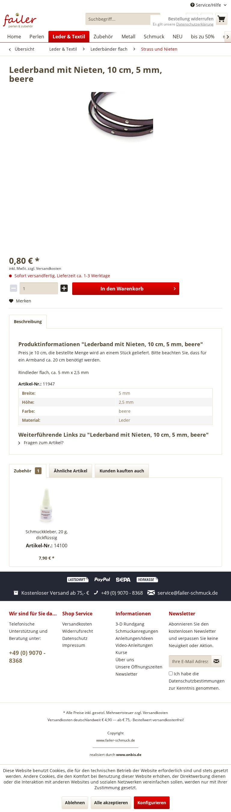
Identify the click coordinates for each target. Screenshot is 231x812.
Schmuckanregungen (137, 631)
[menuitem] (123, 19)
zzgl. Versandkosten (44, 268)
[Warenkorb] (221, 19)
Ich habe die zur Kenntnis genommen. (197, 681)
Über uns (125, 659)
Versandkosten (77, 624)
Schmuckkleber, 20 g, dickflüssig (47, 534)
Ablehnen (75, 802)
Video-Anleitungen (134, 645)
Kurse (121, 652)
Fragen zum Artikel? (43, 442)
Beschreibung (28, 321)
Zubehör (26, 471)
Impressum (73, 645)
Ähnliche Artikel (70, 471)
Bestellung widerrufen (191, 19)
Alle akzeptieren (111, 802)
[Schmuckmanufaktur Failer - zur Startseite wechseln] (19, 20)
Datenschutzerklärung (195, 24)
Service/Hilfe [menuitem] (208, 5)
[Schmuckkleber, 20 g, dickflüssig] (46, 505)
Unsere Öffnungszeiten (139, 667)
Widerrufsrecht (77, 631)
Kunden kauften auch (122, 471)
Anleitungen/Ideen (134, 638)
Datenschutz (75, 638)
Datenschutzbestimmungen (197, 681)
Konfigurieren (151, 802)
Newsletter (126, 674)
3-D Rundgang (130, 624)
